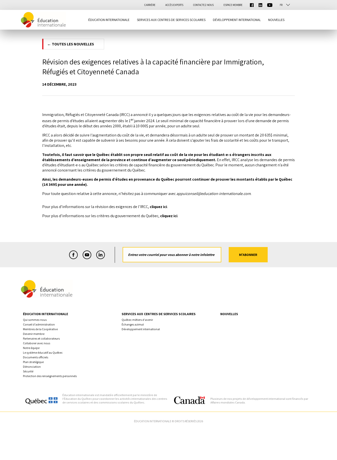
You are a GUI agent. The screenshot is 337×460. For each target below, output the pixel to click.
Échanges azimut (133, 324)
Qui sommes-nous (35, 320)
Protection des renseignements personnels (50, 376)
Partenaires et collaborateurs (41, 338)
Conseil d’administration (39, 324)
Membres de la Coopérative (40, 329)
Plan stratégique (33, 362)
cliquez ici (158, 206)
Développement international (141, 329)
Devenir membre (33, 334)
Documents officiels (35, 357)
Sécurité (28, 371)
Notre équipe (31, 348)
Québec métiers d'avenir (137, 320)
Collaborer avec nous (36, 343)
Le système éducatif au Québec (43, 352)
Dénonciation (32, 366)
